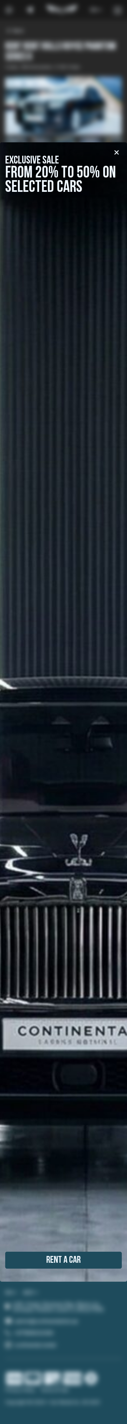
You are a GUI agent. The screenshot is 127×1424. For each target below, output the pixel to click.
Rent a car (63, 1260)
